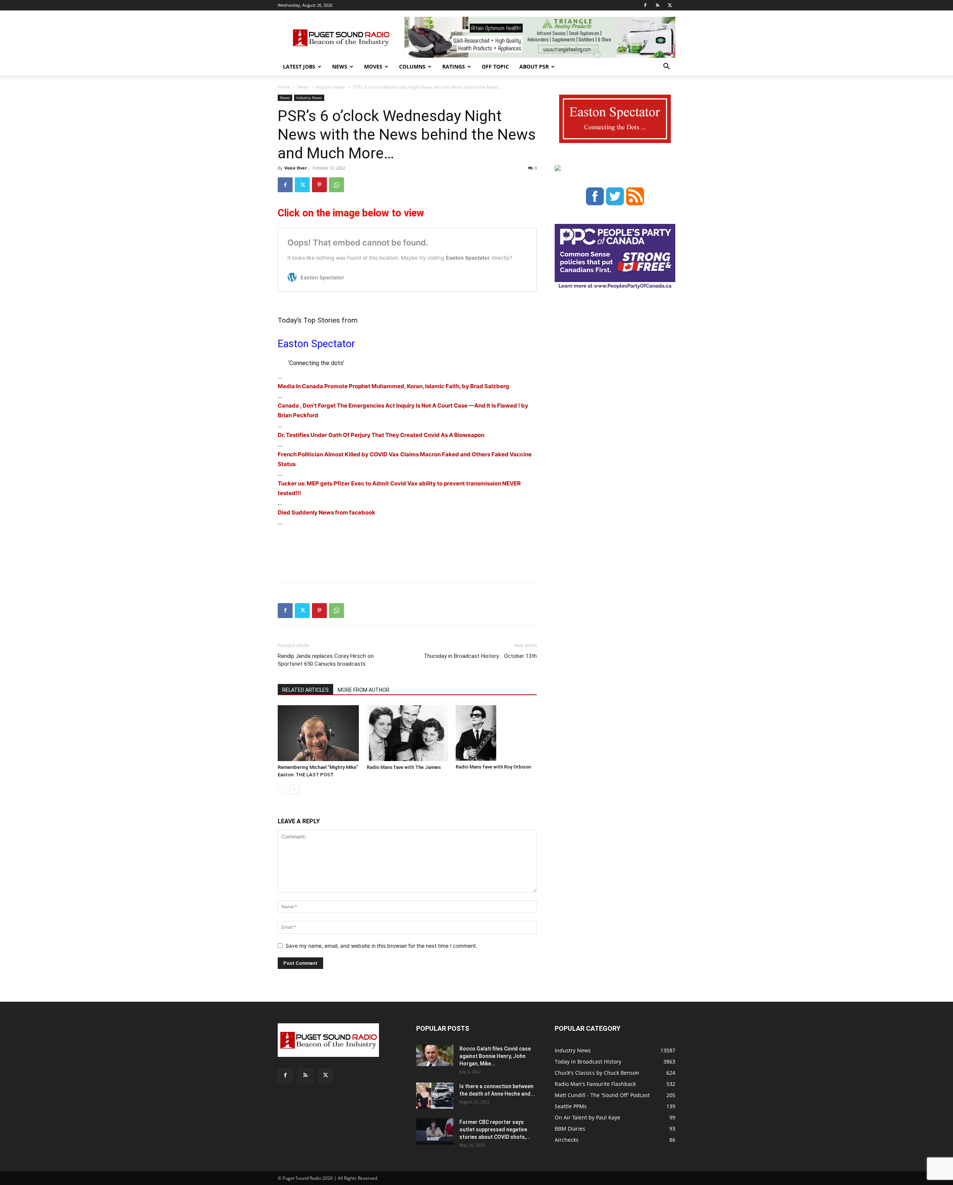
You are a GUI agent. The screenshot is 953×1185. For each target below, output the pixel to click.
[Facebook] (645, 5)
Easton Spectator (316, 344)
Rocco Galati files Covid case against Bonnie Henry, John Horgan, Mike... (495, 1056)
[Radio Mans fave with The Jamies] (407, 733)
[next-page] (294, 789)
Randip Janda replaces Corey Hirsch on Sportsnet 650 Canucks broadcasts (326, 660)
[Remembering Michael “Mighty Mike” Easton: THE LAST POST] (318, 733)
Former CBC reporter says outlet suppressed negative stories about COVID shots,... (494, 1129)
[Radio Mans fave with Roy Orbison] (496, 733)
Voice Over (295, 168)
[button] (666, 67)
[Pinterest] (319, 184)
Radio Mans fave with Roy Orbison (493, 767)
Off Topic (495, 66)
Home (284, 87)
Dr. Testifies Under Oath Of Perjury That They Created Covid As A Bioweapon (381, 434)
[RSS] (657, 5)
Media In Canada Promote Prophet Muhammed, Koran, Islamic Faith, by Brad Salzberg (393, 386)
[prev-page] (282, 789)
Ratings (453, 66)
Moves (373, 66)
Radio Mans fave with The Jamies (404, 767)
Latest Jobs (299, 66)
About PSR (534, 66)
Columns (412, 66)
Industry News (330, 87)
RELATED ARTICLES (305, 690)
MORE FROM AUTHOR (363, 690)
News (339, 66)
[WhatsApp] (336, 184)
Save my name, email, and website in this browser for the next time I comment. (381, 945)
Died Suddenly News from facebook (326, 512)
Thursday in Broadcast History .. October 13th (480, 656)
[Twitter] (669, 5)
